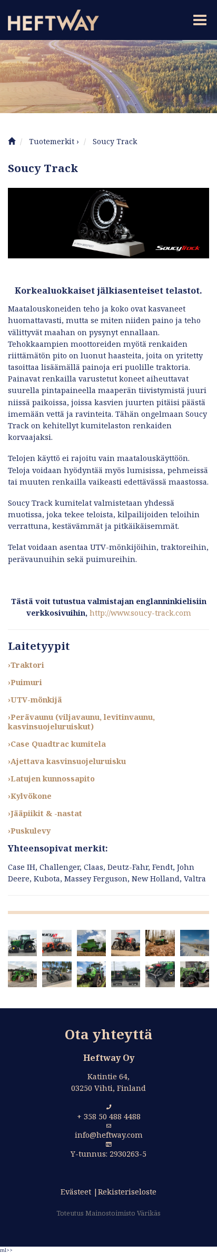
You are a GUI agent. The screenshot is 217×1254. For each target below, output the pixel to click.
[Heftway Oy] (49, 20)
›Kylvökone (30, 796)
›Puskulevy (29, 831)
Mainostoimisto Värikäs (123, 1213)
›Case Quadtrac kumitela (57, 744)
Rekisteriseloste (127, 1192)
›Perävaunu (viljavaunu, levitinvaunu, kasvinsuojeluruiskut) (81, 721)
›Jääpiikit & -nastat (45, 813)
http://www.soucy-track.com (140, 613)
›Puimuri (25, 682)
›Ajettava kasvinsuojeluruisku (67, 761)
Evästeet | (79, 1192)
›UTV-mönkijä (35, 700)
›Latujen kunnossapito (51, 779)
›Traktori (26, 665)
